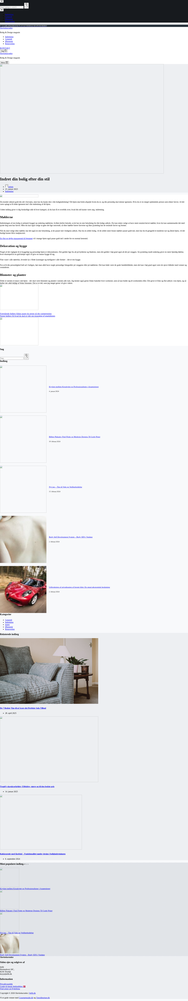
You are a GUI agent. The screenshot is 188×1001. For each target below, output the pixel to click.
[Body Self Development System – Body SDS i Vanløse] (23, 562)
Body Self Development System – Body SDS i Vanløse (71, 537)
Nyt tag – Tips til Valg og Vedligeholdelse (65, 487)
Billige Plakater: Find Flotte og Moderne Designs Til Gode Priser (74, 437)
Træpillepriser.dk (43, 998)
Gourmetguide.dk (26, 998)
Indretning (9, 37)
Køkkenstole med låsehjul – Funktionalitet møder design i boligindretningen (32, 854)
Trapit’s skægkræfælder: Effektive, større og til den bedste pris (27, 786)
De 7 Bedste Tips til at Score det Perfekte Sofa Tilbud (23, 708)
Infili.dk (32, 993)
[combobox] (12, 358)
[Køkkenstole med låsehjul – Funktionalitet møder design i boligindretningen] (41, 849)
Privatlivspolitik (6, 984)
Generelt (8, 39)
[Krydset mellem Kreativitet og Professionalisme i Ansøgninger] (23, 412)
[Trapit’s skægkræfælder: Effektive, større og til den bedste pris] (49, 781)
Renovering (10, 44)
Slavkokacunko (6, 28)
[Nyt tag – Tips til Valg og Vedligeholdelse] (23, 512)
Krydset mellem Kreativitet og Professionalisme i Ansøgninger (74, 387)
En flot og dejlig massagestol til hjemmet (16, 238)
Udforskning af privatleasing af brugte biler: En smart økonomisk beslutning (79, 587)
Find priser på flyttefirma (10, 989)
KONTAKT (5, 48)
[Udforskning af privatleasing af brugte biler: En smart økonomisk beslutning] (23, 612)
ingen (7, 624)
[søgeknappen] (26, 357)
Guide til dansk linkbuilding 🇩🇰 (13, 986)
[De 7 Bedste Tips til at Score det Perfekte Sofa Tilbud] (49, 703)
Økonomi (9, 41)
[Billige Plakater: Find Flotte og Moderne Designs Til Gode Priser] (23, 462)
